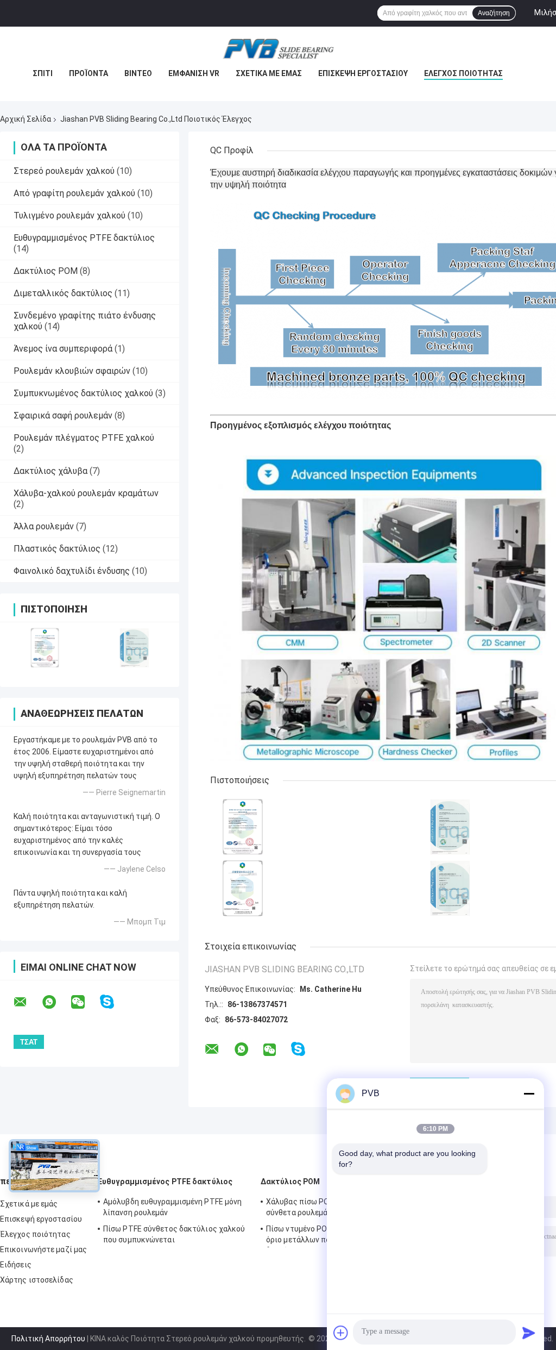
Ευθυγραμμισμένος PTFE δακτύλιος (84, 238)
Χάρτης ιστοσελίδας (36, 1280)
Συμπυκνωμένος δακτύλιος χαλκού (83, 393)
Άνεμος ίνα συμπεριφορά (63, 348)
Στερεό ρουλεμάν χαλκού (64, 171)
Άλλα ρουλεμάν (44, 526)
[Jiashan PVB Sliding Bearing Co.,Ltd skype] (114, 1001)
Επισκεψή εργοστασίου (363, 73)
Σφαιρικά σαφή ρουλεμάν (63, 415)
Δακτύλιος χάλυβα (50, 471)
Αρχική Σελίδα (25, 119)
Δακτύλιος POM (46, 271)
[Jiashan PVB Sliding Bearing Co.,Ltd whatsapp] (56, 1002)
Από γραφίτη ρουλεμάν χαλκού (74, 193)
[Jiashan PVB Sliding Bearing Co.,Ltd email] (27, 1002)
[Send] (529, 1333)
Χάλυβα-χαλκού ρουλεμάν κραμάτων (86, 493)
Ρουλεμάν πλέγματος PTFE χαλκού (84, 438)
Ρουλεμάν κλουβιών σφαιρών (72, 371)
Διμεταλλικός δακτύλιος (63, 293)
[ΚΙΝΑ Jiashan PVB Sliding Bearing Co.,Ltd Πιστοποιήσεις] (45, 647)
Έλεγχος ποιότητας (463, 73)
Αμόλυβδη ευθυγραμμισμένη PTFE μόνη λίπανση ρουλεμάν (172, 1207)
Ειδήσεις (15, 1264)
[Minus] (528, 1093)
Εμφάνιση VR (193, 73)
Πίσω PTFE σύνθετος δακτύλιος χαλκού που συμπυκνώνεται (174, 1234)
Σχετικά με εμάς (269, 73)
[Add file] (341, 1333)
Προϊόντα (88, 73)
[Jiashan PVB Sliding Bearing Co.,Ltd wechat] (84, 1002)
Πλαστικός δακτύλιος (57, 548)
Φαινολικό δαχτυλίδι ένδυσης (72, 571)
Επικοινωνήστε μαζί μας (43, 1249)
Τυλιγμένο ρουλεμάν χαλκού (69, 215)
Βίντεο (138, 73)
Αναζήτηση (494, 13)
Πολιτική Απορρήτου (48, 1338)
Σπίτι (43, 73)
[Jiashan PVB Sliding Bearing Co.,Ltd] (278, 48)
